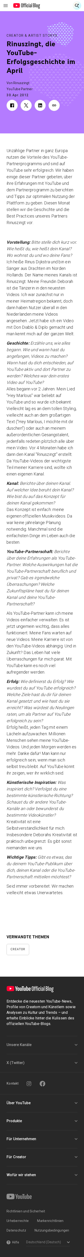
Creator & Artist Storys (32, 35)
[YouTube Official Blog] (27, 5)
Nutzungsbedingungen (52, 1230)
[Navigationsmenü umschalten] (5, 5)
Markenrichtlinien (50, 1221)
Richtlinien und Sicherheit (26, 1211)
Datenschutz (16, 1230)
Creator (17, 949)
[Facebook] (42, 1083)
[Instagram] (29, 1083)
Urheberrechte (18, 1221)
